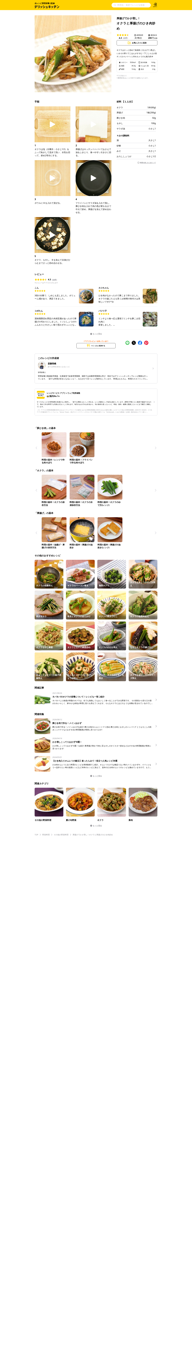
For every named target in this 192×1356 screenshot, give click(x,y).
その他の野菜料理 (61, 834)
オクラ (120, 107)
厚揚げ (120, 112)
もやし (120, 123)
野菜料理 (46, 834)
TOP (36, 834)
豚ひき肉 (121, 118)
